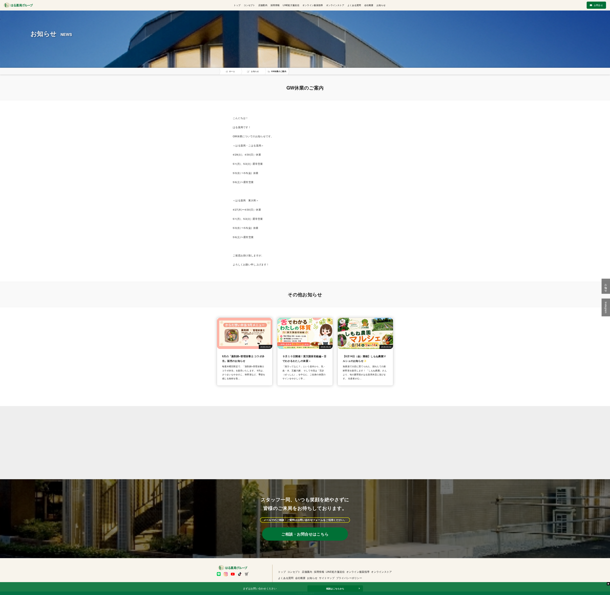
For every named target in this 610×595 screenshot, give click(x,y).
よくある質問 (354, 5)
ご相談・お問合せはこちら (305, 534)
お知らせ (381, 5)
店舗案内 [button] (262, 5)
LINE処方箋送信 (291, 5)
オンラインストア (335, 5)
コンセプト (249, 5)
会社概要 (368, 5)
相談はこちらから (335, 588)
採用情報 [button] (275, 5)
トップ (237, 5)
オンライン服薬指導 (312, 5)
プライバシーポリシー (349, 578)
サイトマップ (327, 578)
